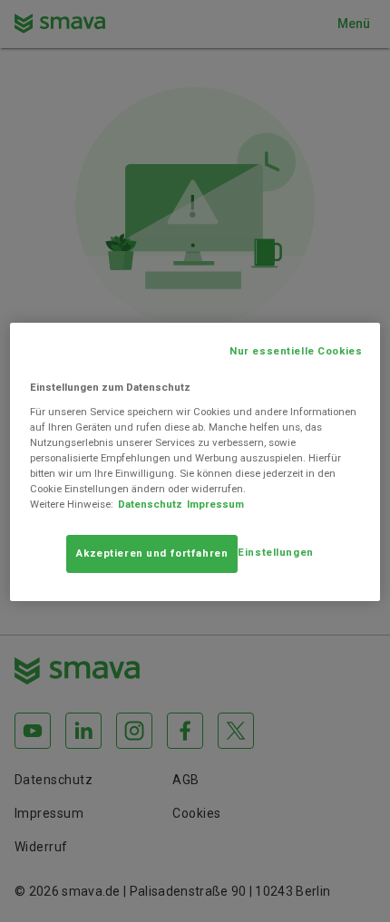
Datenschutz (150, 504)
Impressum (215, 504)
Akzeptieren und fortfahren (152, 553)
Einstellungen (275, 552)
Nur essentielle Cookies (295, 351)
